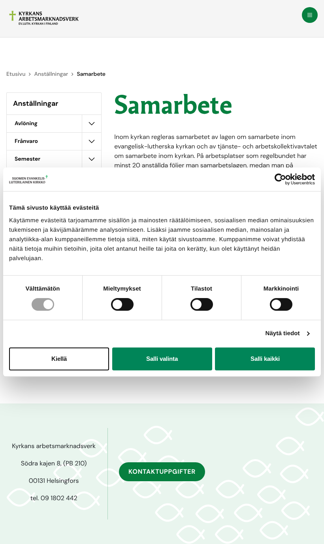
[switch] (122, 304)
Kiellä (59, 358)
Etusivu (15, 74)
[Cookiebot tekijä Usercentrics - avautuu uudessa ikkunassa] (280, 179)
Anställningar (51, 74)
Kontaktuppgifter (162, 471)
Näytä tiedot (283, 333)
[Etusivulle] (43, 18)
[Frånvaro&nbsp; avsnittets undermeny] (91, 141)
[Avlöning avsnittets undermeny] (91, 123)
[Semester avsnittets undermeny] (91, 159)
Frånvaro (27, 141)
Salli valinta (162, 358)
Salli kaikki (265, 358)
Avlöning (26, 123)
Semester (27, 159)
